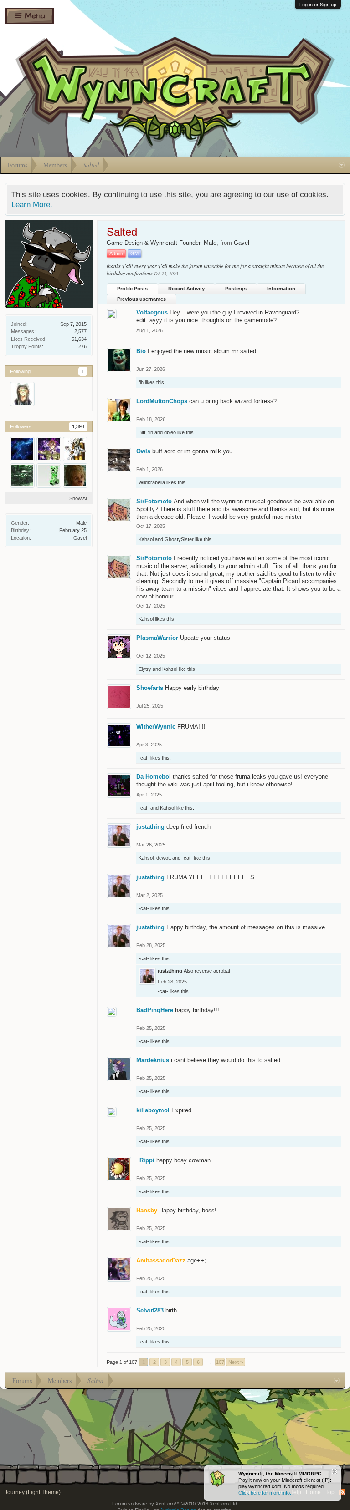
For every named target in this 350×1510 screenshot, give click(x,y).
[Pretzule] (22, 394)
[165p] (75, 449)
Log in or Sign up (317, 4)
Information (281, 288)
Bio (141, 351)
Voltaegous (152, 312)
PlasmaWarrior (157, 637)
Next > (235, 1362)
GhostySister (179, 539)
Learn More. (31, 204)
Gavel (80, 538)
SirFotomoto (154, 501)
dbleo (170, 432)
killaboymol (153, 1110)
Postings (236, 288)
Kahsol (146, 539)
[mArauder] (48, 449)
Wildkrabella (152, 482)
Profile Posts (132, 288)
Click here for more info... (266, 1492)
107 (220, 1362)
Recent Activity (186, 288)
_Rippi (145, 1160)
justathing (150, 826)
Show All (78, 498)
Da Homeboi (153, 776)
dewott (163, 858)
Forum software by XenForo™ (175, 1503)
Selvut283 (150, 1310)
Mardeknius (152, 1060)
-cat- (144, 757)
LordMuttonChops (161, 401)
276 (82, 346)
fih (141, 382)
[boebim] (75, 475)
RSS (342, 1492)
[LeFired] (22, 475)
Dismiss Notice (334, 1471)
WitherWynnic (155, 726)
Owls (143, 451)
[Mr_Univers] (22, 449)
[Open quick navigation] (342, 165)
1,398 (78, 426)
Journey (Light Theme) (33, 1492)
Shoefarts (149, 687)
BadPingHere (154, 1010)
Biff (142, 432)
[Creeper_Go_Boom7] (48, 475)
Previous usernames (141, 299)
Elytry (145, 669)
